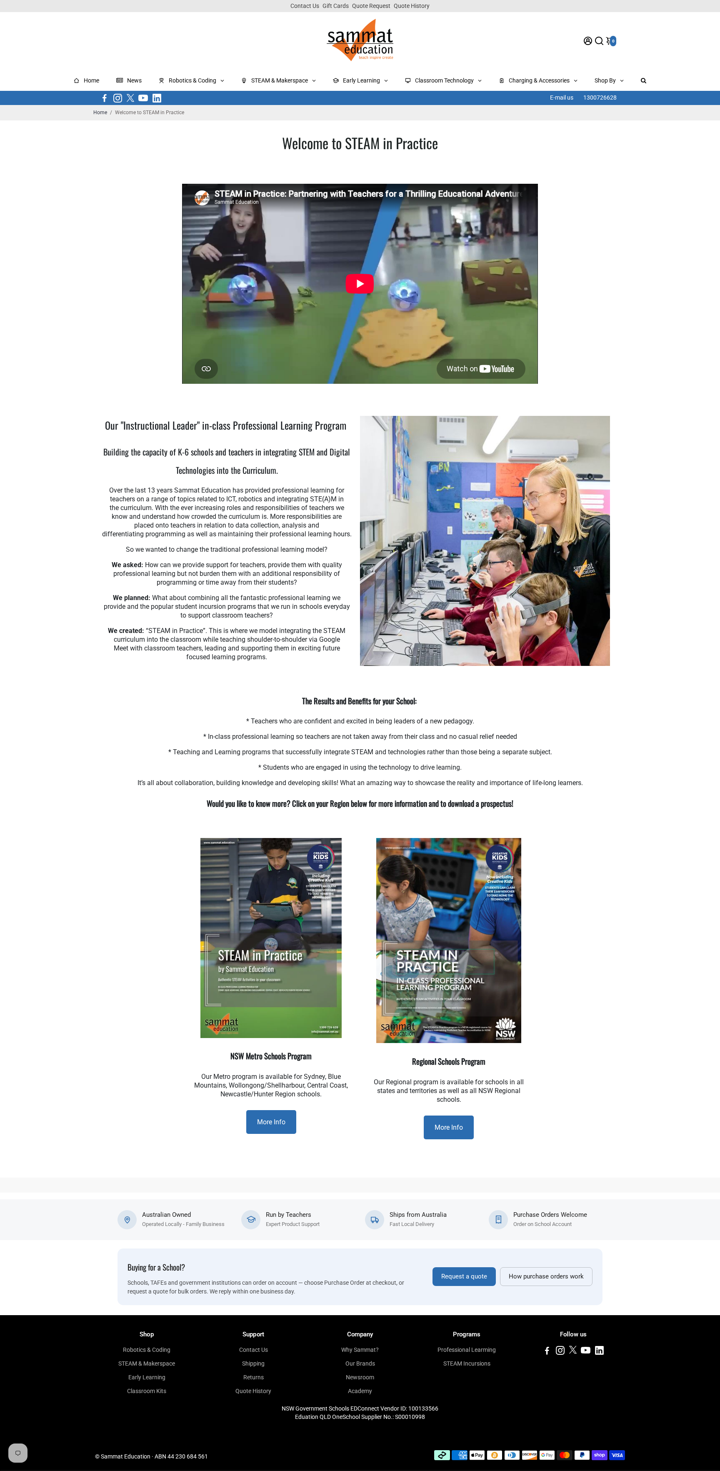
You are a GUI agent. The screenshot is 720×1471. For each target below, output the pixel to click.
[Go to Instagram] (117, 98)
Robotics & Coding (146, 1349)
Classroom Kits (146, 1391)
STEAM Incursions (466, 1363)
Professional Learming (467, 1349)
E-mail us (561, 97)
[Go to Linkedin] (157, 98)
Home (100, 112)
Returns (253, 1377)
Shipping (253, 1363)
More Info (271, 1122)
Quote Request (371, 6)
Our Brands (360, 1363)
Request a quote (464, 1276)
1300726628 (600, 97)
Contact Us (304, 6)
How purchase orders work (546, 1276)
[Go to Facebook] (104, 98)
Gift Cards (335, 6)
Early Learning (146, 1377)
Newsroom (360, 1377)
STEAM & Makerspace (146, 1363)
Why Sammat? (360, 1349)
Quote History (412, 6)
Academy (360, 1391)
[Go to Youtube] (143, 98)
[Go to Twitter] (130, 98)
